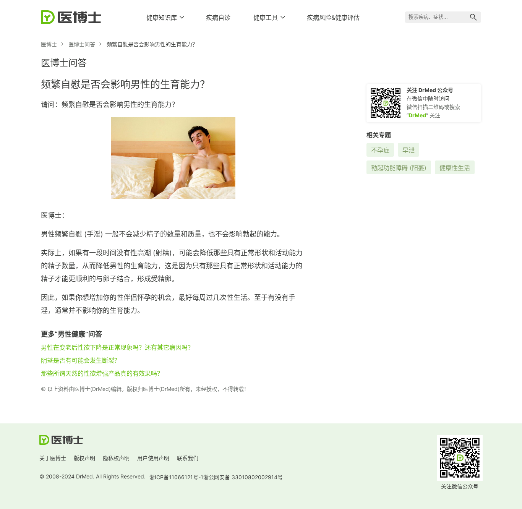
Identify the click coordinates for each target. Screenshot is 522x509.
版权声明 (84, 458)
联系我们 (187, 458)
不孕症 (380, 150)
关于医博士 (52, 458)
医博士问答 (81, 44)
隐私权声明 (116, 458)
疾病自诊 (218, 17)
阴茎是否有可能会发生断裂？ (80, 360)
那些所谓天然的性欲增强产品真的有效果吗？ (102, 373)
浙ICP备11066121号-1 (176, 477)
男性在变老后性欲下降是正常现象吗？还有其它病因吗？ (117, 347)
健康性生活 (454, 168)
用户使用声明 (153, 458)
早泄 (408, 150)
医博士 (49, 44)
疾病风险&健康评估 (333, 17)
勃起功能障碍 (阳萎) (398, 168)
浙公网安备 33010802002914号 (243, 477)
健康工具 (265, 17)
